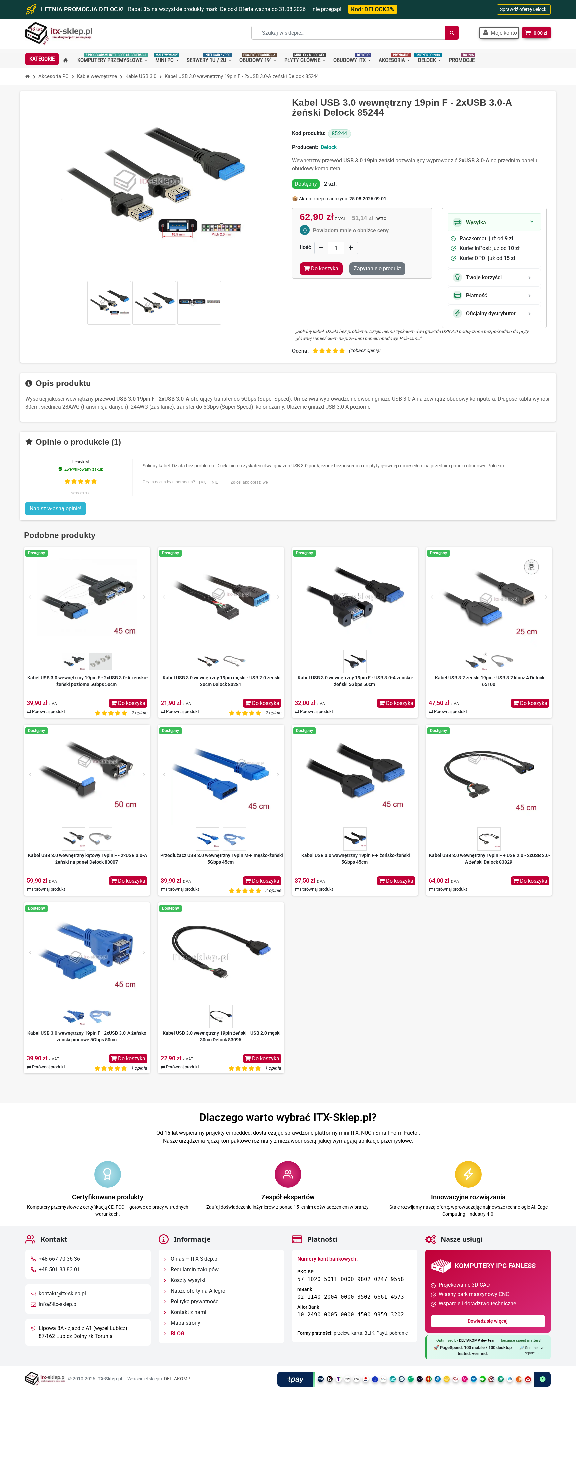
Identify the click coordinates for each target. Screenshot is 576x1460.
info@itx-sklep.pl (58, 1304)
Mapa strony (184, 1323)
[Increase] (351, 248)
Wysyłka (476, 222)
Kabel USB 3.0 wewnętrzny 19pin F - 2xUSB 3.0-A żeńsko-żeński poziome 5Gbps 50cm (87, 681)
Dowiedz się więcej (488, 1321)
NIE (215, 482)
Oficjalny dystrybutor (491, 313)
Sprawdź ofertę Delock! (524, 9)
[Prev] (30, 597)
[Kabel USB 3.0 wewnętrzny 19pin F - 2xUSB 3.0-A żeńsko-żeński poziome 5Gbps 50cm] (87, 597)
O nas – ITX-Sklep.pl (194, 1259)
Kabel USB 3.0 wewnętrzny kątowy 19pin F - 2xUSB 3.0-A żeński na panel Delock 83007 (87, 859)
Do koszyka (131, 703)
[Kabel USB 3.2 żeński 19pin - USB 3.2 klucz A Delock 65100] (489, 597)
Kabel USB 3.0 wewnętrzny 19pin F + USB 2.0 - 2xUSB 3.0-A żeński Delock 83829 (489, 859)
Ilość (305, 247)
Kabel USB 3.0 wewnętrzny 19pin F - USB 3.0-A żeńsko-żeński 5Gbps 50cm (355, 681)
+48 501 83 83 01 (59, 1270)
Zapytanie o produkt (377, 268)
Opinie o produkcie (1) (77, 441)
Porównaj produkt (48, 711)
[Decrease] (321, 248)
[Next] (144, 597)
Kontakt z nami (187, 1312)
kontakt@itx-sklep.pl (62, 1294)
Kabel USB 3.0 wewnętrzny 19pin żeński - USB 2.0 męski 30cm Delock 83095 (222, 1036)
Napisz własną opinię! (55, 508)
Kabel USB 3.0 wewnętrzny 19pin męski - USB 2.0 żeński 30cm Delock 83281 (222, 681)
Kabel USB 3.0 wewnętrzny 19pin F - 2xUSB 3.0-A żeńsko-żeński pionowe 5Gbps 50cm (87, 1036)
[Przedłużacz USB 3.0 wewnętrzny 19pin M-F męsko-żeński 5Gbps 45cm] (221, 775)
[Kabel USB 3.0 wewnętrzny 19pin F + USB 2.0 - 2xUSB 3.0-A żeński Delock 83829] (489, 775)
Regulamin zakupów (194, 1270)
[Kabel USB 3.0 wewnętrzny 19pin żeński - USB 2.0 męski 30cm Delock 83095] (221, 952)
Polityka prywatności (194, 1302)
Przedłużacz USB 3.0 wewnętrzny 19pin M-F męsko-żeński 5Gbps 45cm (221, 859)
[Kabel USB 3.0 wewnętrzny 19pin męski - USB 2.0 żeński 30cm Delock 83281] (221, 597)
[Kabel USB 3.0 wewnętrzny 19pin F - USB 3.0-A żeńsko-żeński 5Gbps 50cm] (355, 597)
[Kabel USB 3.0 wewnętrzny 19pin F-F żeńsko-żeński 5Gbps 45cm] (355, 775)
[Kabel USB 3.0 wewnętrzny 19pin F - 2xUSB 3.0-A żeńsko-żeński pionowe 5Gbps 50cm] (87, 952)
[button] (499, 33)
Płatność (476, 295)
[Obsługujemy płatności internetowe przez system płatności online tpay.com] (414, 1379)
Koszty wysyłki (187, 1280)
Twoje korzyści (484, 277)
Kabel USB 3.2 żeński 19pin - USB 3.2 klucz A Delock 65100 (489, 681)
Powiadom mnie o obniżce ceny (351, 230)
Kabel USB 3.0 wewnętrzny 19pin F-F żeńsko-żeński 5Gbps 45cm (355, 859)
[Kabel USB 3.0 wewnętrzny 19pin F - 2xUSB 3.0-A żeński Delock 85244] (109, 303)
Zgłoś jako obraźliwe (249, 482)
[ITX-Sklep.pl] (58, 34)
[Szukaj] (452, 33)
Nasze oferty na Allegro (197, 1291)
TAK (202, 482)
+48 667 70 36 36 (59, 1259)
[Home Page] (27, 76)
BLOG (176, 1334)
